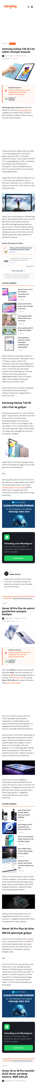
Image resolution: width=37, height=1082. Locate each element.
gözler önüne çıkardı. (13, 683)
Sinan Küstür (9, 56)
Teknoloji (12, 43)
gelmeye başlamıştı (24, 110)
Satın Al (12, 252)
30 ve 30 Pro (18, 677)
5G (27, 939)
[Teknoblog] (10, 7)
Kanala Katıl (18, 558)
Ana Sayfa (4, 43)
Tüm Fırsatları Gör (17, 271)
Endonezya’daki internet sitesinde (14, 487)
